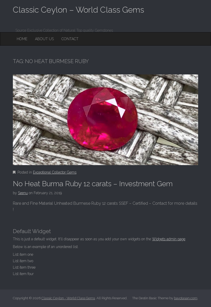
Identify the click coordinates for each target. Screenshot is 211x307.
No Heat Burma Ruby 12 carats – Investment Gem (93, 184)
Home (22, 39)
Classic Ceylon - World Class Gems (68, 298)
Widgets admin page (168, 239)
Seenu (23, 193)
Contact (69, 39)
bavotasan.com (185, 298)
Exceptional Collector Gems (54, 172)
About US (44, 39)
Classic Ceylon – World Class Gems (78, 9)
